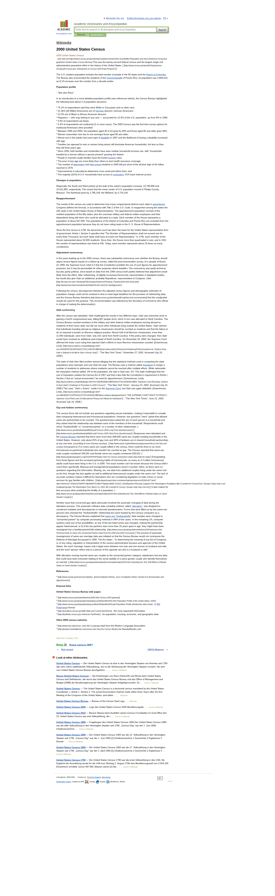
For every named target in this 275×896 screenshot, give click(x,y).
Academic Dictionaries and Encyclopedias (100, 24)
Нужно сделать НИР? (81, 645)
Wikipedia (81, 35)
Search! (162, 30)
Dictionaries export (63, 782)
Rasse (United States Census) (72, 676)
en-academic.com (64, 34)
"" (137, 506)
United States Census (68, 663)
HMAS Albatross (156, 649)
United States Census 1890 (71, 722)
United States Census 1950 (71, 747)
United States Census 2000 (71, 707)
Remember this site (115, 18)
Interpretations (97, 35)
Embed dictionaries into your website (144, 18)
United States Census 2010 (71, 713)
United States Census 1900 (71, 734)
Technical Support (94, 777)
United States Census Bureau (72, 701)
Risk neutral (67, 649)
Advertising (106, 777)
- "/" (118, 516)
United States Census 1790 (71, 760)
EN (164, 18)
